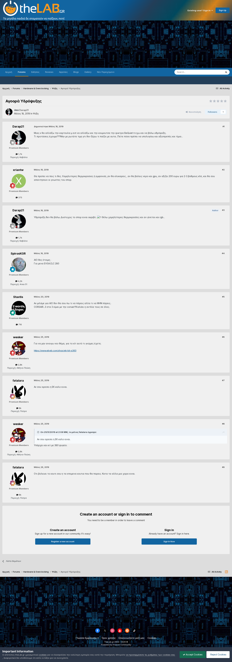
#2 (223, 169)
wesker (18, 337)
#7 (223, 380)
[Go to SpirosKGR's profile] (19, 265)
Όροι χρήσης (109, 638)
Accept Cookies (193, 654)
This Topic (213, 72)
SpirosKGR (18, 253)
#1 (224, 126)
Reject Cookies (218, 654)
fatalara (18, 380)
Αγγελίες (63, 72)
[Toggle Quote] (38, 432)
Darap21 (18, 126)
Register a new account (62, 541)
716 (20, 324)
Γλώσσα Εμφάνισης (86, 638)
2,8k (19, 364)
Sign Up (222, 10)
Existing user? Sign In (199, 10)
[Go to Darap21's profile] (9, 111)
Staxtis (18, 297)
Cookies (152, 638)
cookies (43, 654)
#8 (223, 423)
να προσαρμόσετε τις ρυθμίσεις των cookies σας (150, 654)
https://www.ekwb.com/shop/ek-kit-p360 (55, 350)
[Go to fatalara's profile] (19, 392)
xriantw (18, 170)
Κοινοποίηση (194, 112)
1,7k (20, 154)
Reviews (49, 72)
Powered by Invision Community (116, 645)
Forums (22, 72)
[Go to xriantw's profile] (19, 181)
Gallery (87, 72)
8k (19, 408)
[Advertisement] (116, 44)
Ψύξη (36, 113)
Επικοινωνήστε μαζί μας (132, 638)
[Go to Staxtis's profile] (19, 308)
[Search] (226, 72)
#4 (223, 253)
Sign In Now (169, 541)
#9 (223, 467)
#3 (223, 210)
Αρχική (8, 72)
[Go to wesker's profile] (19, 348)
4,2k (19, 281)
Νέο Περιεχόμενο (105, 72)
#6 (223, 337)
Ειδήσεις (35, 72)
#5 (223, 296)
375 (20, 197)
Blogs (76, 72)
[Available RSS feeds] (226, 572)
